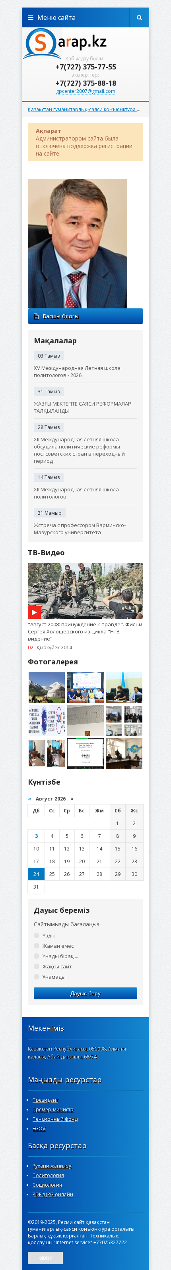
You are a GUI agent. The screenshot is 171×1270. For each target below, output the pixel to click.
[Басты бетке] (85, 43)
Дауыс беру (85, 993)
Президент (45, 1100)
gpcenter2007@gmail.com (85, 91)
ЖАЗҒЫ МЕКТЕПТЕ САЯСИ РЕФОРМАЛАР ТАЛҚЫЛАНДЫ (82, 407)
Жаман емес (58, 945)
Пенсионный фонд (55, 1119)
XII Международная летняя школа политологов (76, 493)
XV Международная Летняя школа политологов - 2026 (77, 371)
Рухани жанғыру (52, 1165)
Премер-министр (53, 1109)
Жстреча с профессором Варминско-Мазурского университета (80, 528)
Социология (47, 1184)
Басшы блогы (61, 316)
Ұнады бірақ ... (60, 956)
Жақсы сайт (57, 966)
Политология (48, 1175)
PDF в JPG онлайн (53, 1194)
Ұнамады (54, 976)
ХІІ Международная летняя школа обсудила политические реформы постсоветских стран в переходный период (79, 450)
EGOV (39, 1128)
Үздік (49, 935)
